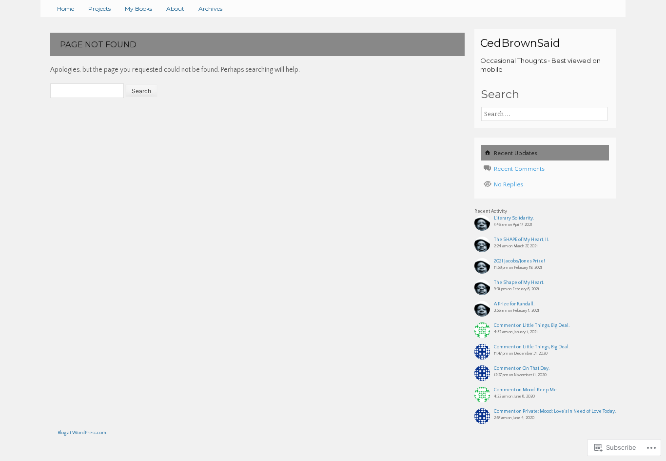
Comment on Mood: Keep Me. (526, 390)
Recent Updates (515, 153)
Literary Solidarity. (514, 218)
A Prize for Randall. (514, 304)
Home (65, 8)
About (175, 8)
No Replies (508, 184)
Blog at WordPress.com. (82, 433)
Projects (99, 8)
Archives (210, 8)
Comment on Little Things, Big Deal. (531, 325)
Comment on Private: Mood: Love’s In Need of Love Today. (555, 411)
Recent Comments (519, 168)
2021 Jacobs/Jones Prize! (519, 261)
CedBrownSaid (520, 43)
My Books (138, 8)
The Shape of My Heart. (519, 282)
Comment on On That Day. (521, 368)
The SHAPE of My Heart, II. (521, 239)
